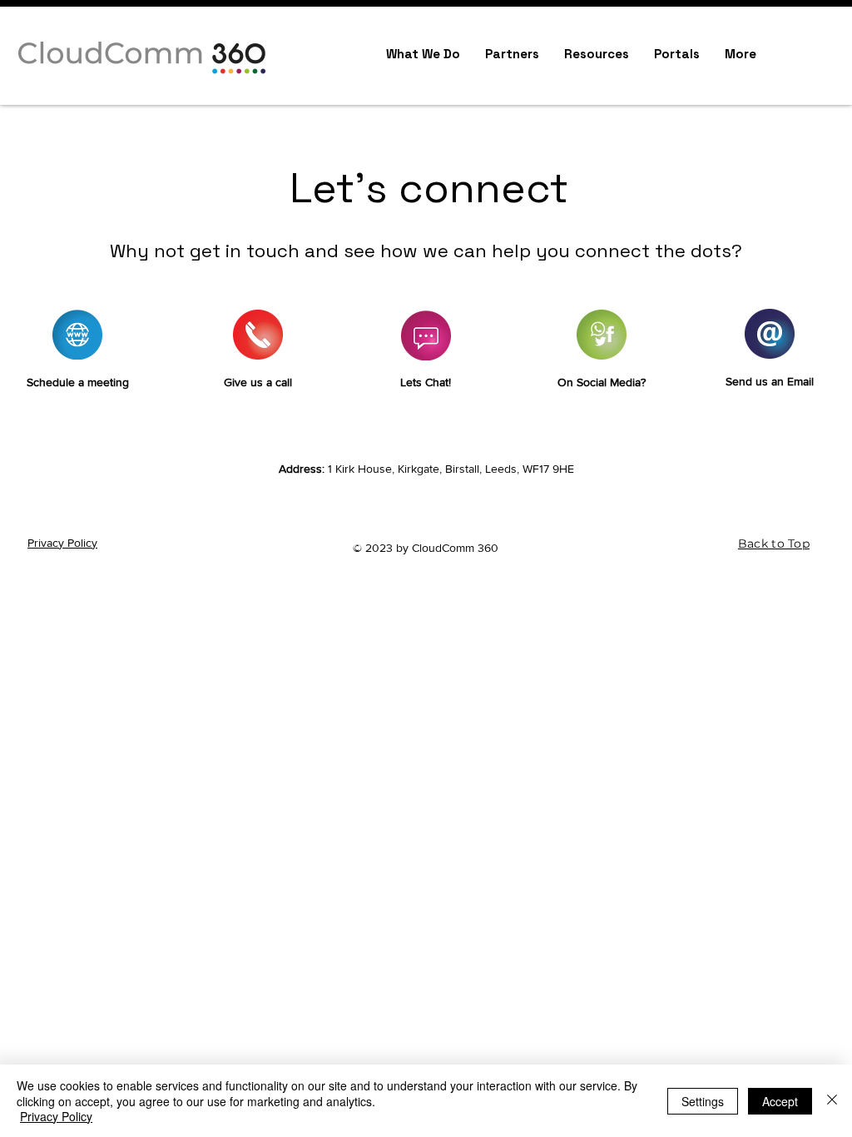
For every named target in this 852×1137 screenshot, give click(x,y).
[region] (77, 366)
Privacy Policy (62, 542)
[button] (596, 54)
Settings (702, 1101)
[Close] (832, 1101)
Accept (780, 1101)
